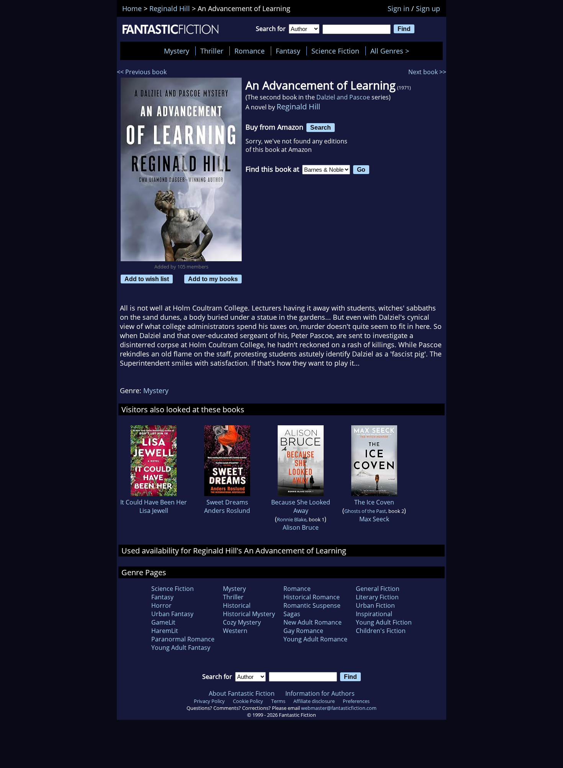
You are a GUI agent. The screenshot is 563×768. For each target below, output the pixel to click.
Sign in (398, 8)
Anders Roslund (227, 510)
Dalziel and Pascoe (343, 97)
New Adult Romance (312, 622)
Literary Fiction (377, 597)
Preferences (356, 701)
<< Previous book (142, 72)
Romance (249, 50)
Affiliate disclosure (314, 701)
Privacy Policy (209, 701)
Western (235, 630)
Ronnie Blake (291, 519)
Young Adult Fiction (384, 622)
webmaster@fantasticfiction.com (338, 708)
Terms (278, 701)
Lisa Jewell (153, 510)
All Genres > (391, 50)
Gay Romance (303, 630)
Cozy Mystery (242, 622)
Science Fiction (335, 50)
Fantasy (288, 50)
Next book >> (427, 72)
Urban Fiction (375, 605)
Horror (161, 605)
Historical (236, 605)
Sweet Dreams (227, 502)
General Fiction (377, 588)
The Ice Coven (374, 502)
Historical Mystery (249, 614)
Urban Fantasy (172, 614)
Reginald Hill (298, 106)
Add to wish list (146, 278)
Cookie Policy (248, 701)
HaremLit (164, 630)
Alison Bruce (301, 527)
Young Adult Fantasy (180, 647)
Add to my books (213, 278)
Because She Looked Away (300, 506)
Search (320, 127)
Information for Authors (320, 693)
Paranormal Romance (182, 639)
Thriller (211, 50)
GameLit (163, 622)
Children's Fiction (381, 630)
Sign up (428, 8)
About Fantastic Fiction (242, 693)
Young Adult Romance (315, 639)
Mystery (176, 50)
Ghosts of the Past (365, 511)
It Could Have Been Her (153, 502)
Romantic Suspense (311, 605)
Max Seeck (374, 519)
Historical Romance (311, 597)
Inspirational (374, 614)
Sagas (291, 614)
